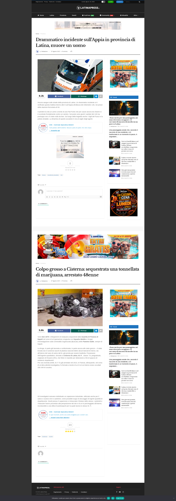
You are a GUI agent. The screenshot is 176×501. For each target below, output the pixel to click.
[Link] (65, 197)
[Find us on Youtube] (120, 492)
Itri (61, 175)
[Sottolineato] (52, 197)
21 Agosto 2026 (123, 126)
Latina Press (43, 492)
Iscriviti (119, 1)
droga (51, 436)
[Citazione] (62, 197)
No (113, 498)
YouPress (88, 15)
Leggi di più (120, 498)
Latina (52, 15)
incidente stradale (53, 175)
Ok (108, 498)
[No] (174, 498)
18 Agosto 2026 (127, 165)
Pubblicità (51, 1)
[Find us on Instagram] (123, 492)
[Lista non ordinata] (60, 197)
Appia (44, 175)
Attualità (124, 15)
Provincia (63, 15)
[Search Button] (139, 1)
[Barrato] (54, 197)
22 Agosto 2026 (127, 153)
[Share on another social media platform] (101, 96)
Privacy (46, 1)
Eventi (74, 15)
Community (107, 15)
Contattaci (58, 1)
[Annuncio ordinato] (57, 197)
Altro (135, 15)
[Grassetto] (47, 197)
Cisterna (44, 436)
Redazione (45, 51)
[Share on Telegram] (96, 96)
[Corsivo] (49, 197)
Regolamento (39, 1)
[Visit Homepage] (88, 8)
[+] (68, 196)
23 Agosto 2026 (127, 178)
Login (110, 1)
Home (42, 15)
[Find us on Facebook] (116, 492)
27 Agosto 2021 (55, 51)
